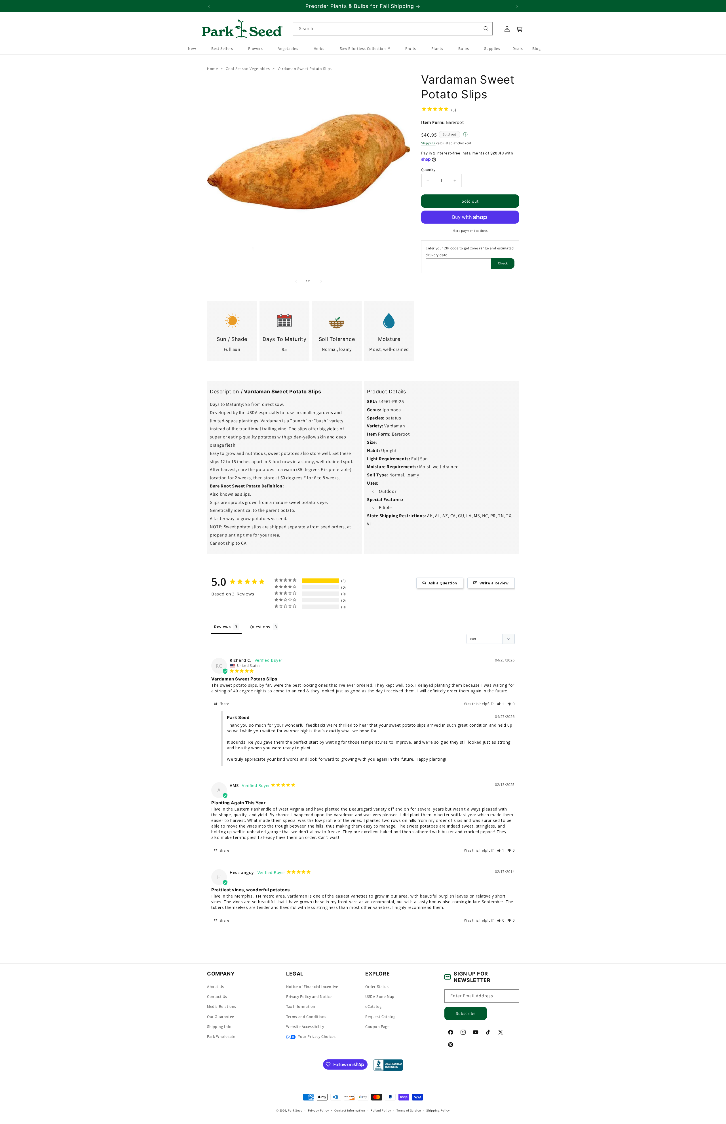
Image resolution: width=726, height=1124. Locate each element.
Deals (517, 48)
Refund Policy (381, 1110)
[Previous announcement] (209, 6)
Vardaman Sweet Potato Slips (305, 68)
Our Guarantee (220, 1016)
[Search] (486, 28)
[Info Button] (465, 135)
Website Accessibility (305, 1026)
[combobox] (392, 28)
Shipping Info (219, 1026)
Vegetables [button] (288, 48)
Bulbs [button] (463, 48)
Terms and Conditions (306, 1016)
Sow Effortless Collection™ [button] (365, 48)
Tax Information (300, 1006)
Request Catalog (380, 1016)
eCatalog (373, 1006)
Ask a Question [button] (443, 583)
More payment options (470, 231)
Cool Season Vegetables (248, 68)
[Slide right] (321, 281)
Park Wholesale (221, 1036)
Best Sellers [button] (222, 48)
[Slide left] (296, 281)
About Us (215, 986)
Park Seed (295, 1110)
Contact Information (349, 1110)
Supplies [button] (492, 48)
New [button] (192, 48)
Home (212, 68)
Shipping (428, 143)
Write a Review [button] (494, 583)
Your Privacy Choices (316, 1036)
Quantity (428, 169)
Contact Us (217, 996)
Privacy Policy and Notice (309, 996)
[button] (519, 29)
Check (503, 263)
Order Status (377, 986)
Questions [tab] (260, 626)
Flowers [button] (255, 48)
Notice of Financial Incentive (312, 986)
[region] (363, 6)
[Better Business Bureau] (388, 1065)
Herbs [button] (319, 48)
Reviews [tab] (222, 626)
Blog (536, 48)
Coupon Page (377, 1026)
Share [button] (223, 703)
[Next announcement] (517, 6)
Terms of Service (408, 1110)
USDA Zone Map (379, 996)
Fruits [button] (410, 48)
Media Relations (221, 1006)
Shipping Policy (438, 1110)
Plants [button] (437, 48)
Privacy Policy (318, 1110)
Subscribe (466, 1013)
